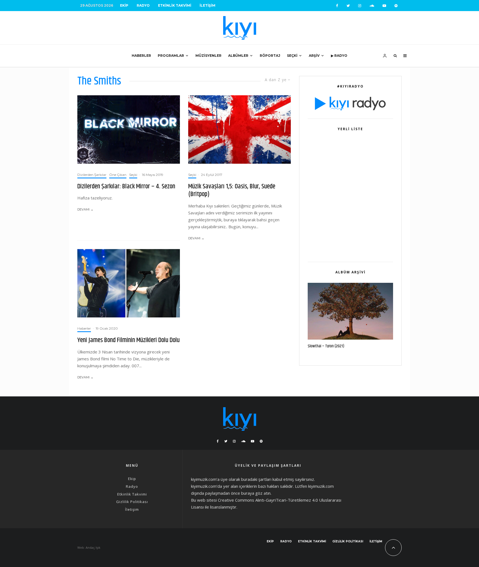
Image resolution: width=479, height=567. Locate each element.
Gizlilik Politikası (132, 501)
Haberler (141, 55)
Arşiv (314, 55)
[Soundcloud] (371, 5)
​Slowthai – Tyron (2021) (326, 346)
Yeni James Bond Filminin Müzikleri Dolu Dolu (128, 340)
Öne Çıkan (117, 175)
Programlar (171, 55)
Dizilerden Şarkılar (91, 175)
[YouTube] (384, 5)
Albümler (238, 55)
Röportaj (270, 55)
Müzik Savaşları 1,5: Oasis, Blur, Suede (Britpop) (231, 191)
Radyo (143, 5)
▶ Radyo (339, 55)
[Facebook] (337, 5)
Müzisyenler (208, 55)
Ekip (124, 5)
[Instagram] (359, 5)
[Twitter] (348, 5)
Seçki (292, 55)
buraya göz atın (256, 493)
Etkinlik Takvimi (174, 5)
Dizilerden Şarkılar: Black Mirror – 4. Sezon (126, 187)
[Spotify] (396, 5)
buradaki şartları (256, 479)
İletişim (207, 5)
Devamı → (85, 209)
